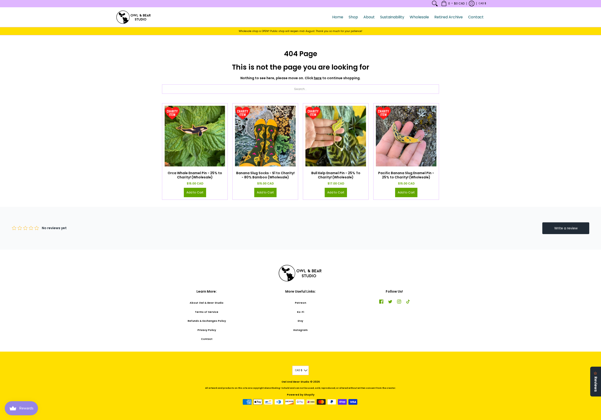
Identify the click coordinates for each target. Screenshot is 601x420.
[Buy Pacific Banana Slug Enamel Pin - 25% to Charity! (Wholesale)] (406, 136)
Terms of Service (206, 312)
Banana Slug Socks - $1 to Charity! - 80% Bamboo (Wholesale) (265, 175)
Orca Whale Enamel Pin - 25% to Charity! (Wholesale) (195, 175)
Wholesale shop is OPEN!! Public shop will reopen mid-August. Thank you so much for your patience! (300, 31)
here (318, 78)
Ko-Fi (300, 312)
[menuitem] (435, 3)
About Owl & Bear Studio (206, 303)
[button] (453, 3)
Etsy (300, 321)
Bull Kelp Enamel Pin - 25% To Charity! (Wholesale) (335, 175)
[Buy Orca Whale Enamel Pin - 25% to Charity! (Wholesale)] (195, 136)
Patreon (300, 303)
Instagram (300, 330)
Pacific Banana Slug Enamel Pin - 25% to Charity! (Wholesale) (406, 175)
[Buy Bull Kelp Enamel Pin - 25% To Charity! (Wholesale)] (335, 136)
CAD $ (482, 3)
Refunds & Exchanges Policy (207, 321)
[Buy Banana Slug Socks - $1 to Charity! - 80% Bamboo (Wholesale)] (265, 136)
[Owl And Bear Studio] (134, 17)
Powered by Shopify (300, 394)
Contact (206, 339)
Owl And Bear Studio (295, 382)
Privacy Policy (206, 330)
